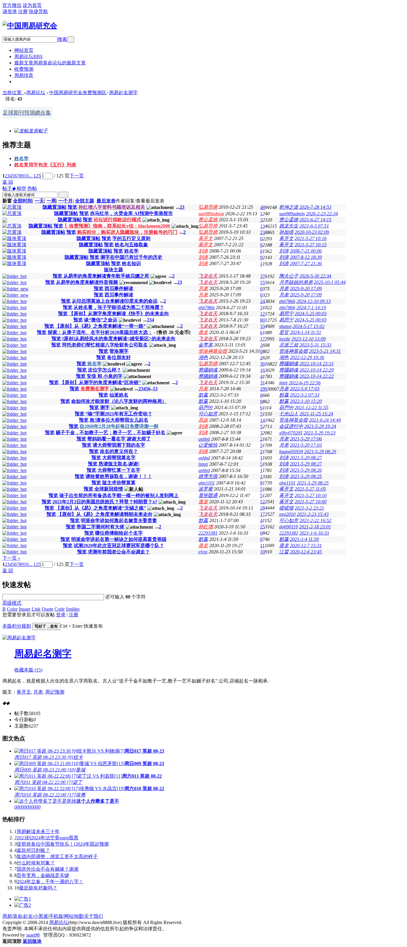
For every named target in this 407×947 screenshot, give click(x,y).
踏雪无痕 (208, 476)
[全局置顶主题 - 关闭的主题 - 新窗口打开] (4, 220)
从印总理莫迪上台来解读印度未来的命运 (115, 301)
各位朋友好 (119, 357)
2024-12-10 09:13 (313, 301)
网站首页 (23, 50)
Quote (47, 609)
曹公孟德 (208, 219)
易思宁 (286, 313)
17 (262, 338)
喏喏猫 (286, 507)
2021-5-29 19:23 (319, 432)
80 (262, 320)
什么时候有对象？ (36, 862)
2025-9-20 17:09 (306, 288)
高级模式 (11, 603)
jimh (283, 382)
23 (262, 232)
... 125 (35, 175)
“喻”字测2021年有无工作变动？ (119, 413)
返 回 (7, 182)
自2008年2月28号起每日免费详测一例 (119, 426)
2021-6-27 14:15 (315, 219)
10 (26, 175)
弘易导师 (208, 207)
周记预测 (54, 691)
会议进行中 (291, 426)
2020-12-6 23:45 (306, 551)
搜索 (62, 39)
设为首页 (32, 5)
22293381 (208, 533)
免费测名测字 (94, 388)
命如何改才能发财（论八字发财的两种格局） (119, 401)
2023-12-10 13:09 (308, 338)
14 (262, 420)
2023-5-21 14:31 (325, 351)
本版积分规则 (16, 626)
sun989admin (211, 213)
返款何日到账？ (33, 850)
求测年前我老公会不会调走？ (119, 551)
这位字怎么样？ (104, 369)
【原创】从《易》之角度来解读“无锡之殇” (100, 507)
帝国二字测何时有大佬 (100, 526)
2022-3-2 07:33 (304, 394)
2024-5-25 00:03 (311, 313)
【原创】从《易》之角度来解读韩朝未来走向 (105, 514)
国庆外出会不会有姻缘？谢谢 (48, 869)
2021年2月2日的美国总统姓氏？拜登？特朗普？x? (104, 501)
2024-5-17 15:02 (308, 326)
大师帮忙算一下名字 (118, 470)
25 (262, 526)
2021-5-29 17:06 (306, 438)
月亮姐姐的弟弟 (296, 282)
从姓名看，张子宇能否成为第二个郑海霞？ (119, 307)
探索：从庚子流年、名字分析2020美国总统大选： (100, 332)
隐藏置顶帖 (54, 207)
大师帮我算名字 (119, 457)
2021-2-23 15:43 (313, 514)
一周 (51, 200)
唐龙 (203, 332)
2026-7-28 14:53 (315, 207)
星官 (284, 332)
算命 (17, 916)
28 (262, 507)
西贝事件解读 (119, 288)
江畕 (284, 551)
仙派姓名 (118, 394)
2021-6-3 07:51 (314, 225)
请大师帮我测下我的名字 (119, 445)
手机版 (56, 916)
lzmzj (203, 464)
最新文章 (50, 62)
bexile (284, 338)
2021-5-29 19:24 (320, 426)
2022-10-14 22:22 (316, 376)
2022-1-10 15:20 (306, 401)
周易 (7, 916)
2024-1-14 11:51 (305, 332)
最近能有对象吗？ (38, 887)
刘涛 (203, 250)
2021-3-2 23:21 (309, 507)
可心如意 (208, 413)
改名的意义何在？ (119, 451)
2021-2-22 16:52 (315, 520)
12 (262, 313)
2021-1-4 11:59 (304, 539)
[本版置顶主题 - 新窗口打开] (14, 238)
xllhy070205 (290, 432)
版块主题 (113, 269)
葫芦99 (205, 407)
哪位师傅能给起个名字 (119, 533)
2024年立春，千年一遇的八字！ (50, 881)
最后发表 (106, 200)
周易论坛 (28, 56)
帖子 (8, 188)
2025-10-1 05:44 (330, 282)
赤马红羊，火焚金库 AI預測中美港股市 (131, 213)
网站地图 (73, 916)
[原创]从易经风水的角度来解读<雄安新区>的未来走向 (118, 338)
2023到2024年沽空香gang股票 (47, 837)
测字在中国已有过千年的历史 (131, 257)
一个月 (65, 200)
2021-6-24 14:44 (325, 420)
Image (24, 609)
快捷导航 (38, 11)
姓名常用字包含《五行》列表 (45, 164)
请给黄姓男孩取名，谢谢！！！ (119, 476)
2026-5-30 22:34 (315, 275)
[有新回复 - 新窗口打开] (14, 276)
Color (12, 609)
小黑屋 (41, 916)
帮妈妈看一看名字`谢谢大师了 (119, 438)
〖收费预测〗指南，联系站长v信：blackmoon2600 (117, 225)
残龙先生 (288, 225)
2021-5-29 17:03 (306, 445)
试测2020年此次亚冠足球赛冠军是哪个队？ (119, 545)
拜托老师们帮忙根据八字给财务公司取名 (105, 344)
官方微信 (11, 5)
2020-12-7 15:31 (306, 545)
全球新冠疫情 (108, 488)
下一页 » (11, 558)
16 (262, 370)
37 (262, 276)
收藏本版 (28, 669)
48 (262, 207)
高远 (203, 420)
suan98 (33, 934)
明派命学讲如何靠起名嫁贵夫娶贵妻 (119, 520)
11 (262, 545)
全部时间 (22, 200)
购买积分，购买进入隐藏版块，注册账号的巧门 (127, 232)
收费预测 (23, 69)
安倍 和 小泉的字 (104, 376)
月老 (203, 288)
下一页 (76, 175)
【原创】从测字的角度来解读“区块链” (100, 382)
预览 (72, 207)
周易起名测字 (123, 92)
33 (262, 326)
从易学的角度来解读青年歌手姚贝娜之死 (106, 275)
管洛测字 (118, 351)
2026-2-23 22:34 (322, 213)
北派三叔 (288, 344)
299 (263, 389)
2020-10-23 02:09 (312, 232)
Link (36, 609)
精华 (21, 188)
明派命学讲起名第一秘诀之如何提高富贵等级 (119, 539)
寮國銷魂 (288, 363)
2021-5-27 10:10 (311, 495)
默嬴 (203, 394)
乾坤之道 (288, 207)
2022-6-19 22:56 (305, 382)
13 (262, 226)
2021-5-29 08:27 (306, 457)
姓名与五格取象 (131, 244)
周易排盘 (23, 75)
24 (262, 301)
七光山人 (288, 413)
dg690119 (288, 526)
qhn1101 (206, 482)
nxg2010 (287, 514)
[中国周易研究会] (29, 26)
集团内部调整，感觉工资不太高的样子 (57, 856)
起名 (28, 916)
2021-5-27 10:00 (311, 501)
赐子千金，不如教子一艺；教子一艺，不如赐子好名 (110, 432)
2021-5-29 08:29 (320, 451)
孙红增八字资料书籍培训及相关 (111, 207)
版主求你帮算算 (119, 482)
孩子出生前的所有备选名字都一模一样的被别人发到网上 (118, 495)
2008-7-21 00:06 (306, 250)
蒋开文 (205, 238)
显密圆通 (208, 495)
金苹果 (205, 344)
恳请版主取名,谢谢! (119, 463)
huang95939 (291, 451)
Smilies (73, 609)
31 (262, 382)
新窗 (7, 200)
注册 (23, 11)
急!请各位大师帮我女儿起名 (119, 420)
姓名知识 (131, 263)
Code (60, 609)
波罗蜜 (205, 488)
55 (262, 282)
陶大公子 (288, 275)
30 (262, 363)
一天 (39, 200)
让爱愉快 (208, 445)
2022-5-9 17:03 (304, 388)
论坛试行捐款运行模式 (117, 219)
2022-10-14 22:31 (316, 363)
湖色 (203, 357)
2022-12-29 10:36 (307, 357)
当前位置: (13, 92)
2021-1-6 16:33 (314, 533)
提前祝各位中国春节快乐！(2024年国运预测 (63, 844)
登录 (61, 614)
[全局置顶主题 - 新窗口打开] (11, 207)
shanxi (285, 326)
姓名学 (21, 158)
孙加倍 (286, 232)
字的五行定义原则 (131, 238)
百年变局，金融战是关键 (43, 875)
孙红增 (205, 526)
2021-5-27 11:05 (310, 488)
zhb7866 (287, 301)
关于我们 (93, 916)
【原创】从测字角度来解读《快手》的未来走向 (119, 313)
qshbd (204, 439)
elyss (202, 551)
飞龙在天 (208, 275)
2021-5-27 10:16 (311, 238)
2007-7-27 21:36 (306, 263)
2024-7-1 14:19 (311, 307)
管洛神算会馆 (212, 351)
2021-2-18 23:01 (315, 526)
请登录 (10, 11)
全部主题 (84, 200)
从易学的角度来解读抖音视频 (87, 282)
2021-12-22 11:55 (311, 407)
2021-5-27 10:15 (311, 244)
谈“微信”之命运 (100, 319)
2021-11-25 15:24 (316, 413)
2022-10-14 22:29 (316, 369)
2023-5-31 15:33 (315, 344)
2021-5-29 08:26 (306, 470)
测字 (105, 407)
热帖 (32, 188)
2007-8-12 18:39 (306, 257)
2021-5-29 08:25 (306, 476)
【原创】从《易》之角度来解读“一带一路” (100, 326)
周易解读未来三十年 (38, 831)
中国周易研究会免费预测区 (77, 92)
